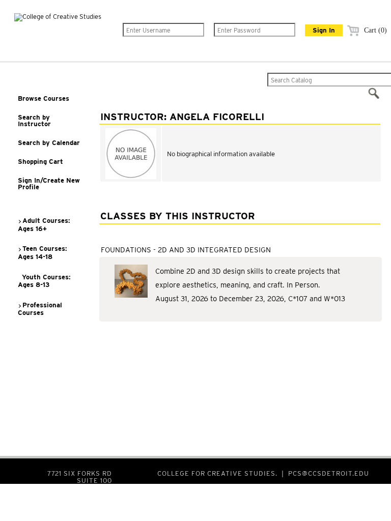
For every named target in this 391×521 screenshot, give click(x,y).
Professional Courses (40, 309)
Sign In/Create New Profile (49, 184)
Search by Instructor (34, 120)
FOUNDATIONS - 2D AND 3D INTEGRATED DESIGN (186, 249)
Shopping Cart (40, 161)
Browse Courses (43, 98)
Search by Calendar (49, 143)
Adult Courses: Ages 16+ (44, 225)
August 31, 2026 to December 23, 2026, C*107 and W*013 (250, 298)
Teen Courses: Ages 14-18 (42, 252)
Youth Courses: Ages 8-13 (44, 281)
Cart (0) (374, 30)
